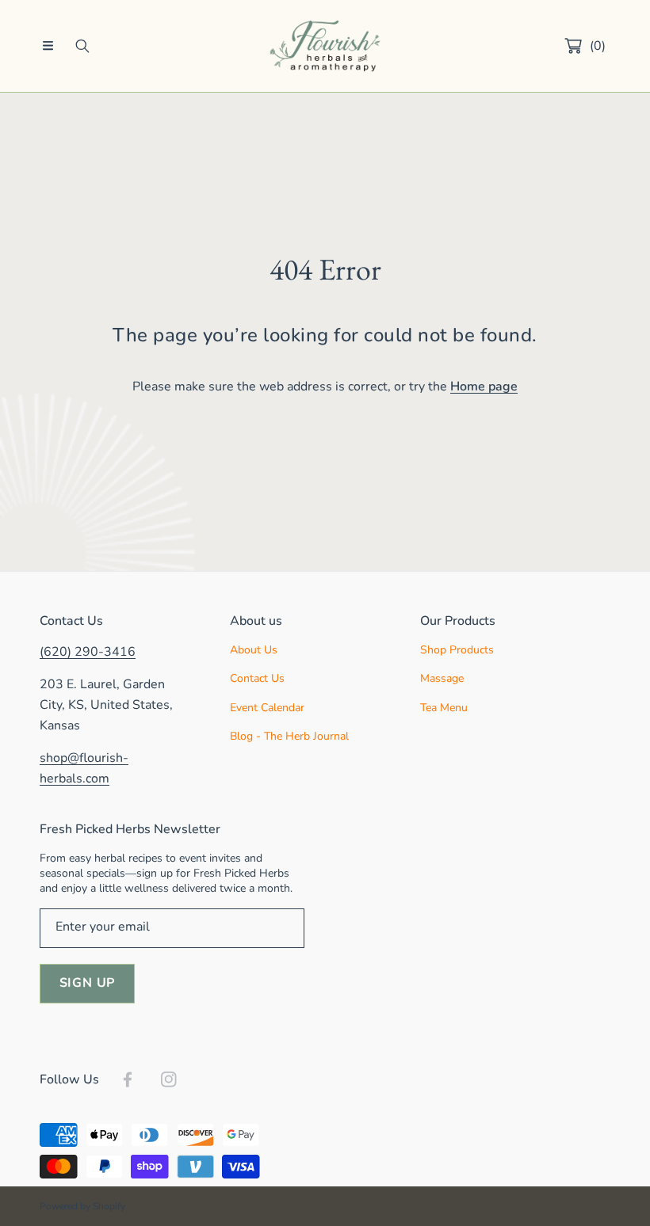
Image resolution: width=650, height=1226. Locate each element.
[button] (47, 46)
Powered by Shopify (82, 1206)
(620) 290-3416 (88, 652)
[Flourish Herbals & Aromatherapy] (325, 46)
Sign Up (87, 983)
